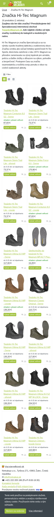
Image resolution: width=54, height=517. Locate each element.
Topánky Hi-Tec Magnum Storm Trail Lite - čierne (38, 113)
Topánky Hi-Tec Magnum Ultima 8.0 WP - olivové (15, 394)
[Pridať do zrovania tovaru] (25, 127)
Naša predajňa (9, 486)
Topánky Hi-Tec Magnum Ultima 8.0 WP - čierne (15, 347)
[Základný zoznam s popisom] (9, 79)
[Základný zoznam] (4, 79)
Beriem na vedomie (15, 511)
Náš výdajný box (25, 486)
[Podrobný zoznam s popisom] (13, 79)
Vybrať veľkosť (10, 128)
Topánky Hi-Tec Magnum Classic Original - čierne (36, 300)
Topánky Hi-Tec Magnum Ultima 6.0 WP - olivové (40, 347)
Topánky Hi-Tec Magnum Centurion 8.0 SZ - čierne (14, 113)
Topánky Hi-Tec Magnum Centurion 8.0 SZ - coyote (39, 207)
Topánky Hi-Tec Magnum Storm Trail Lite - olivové (13, 160)
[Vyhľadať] (41, 3)
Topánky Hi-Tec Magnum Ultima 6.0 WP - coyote (15, 441)
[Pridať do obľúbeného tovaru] (22, 127)
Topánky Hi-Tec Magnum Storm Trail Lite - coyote (13, 207)
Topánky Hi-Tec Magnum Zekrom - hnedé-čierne (37, 441)
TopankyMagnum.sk (12, 30)
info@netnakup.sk (12, 477)
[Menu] (4, 3)
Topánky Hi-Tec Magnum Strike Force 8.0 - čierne (38, 160)
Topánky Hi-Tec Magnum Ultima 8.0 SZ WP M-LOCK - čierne (39, 394)
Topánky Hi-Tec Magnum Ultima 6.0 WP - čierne (15, 254)
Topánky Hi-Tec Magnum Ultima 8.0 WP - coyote (15, 300)
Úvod (4, 10)
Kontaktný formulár (10, 483)
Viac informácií (35, 511)
